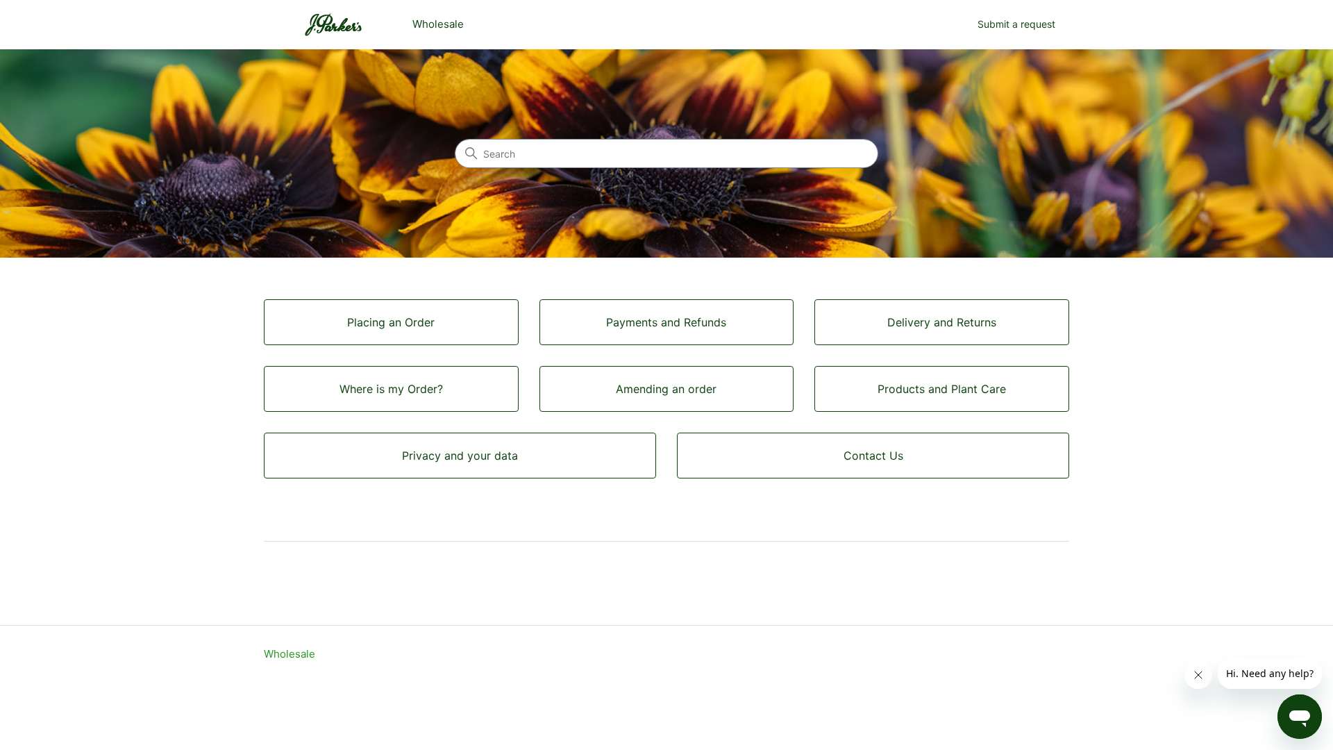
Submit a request (1016, 24)
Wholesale (289, 653)
